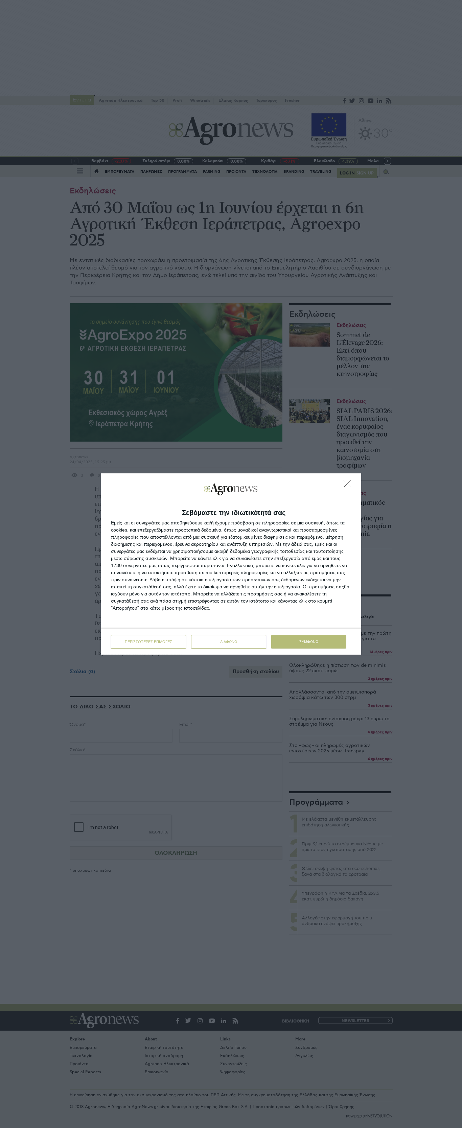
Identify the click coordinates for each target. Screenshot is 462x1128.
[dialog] (231, 564)
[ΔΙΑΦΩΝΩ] (349, 485)
